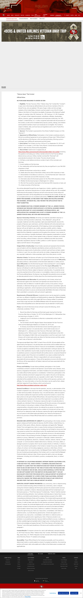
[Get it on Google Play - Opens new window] (45, 581)
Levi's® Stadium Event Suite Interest (47, 564)
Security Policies (31, 570)
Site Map (18, 568)
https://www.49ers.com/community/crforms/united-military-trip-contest (38, 151)
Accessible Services (30, 566)
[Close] (80, 593)
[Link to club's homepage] (3, 15)
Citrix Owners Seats (63, 564)
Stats (76, 568)
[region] (41, 593)
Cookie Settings (53, 593)
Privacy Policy (28, 596)
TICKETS (63, 557)
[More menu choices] (62, 15)
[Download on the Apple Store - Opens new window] (37, 581)
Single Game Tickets (63, 566)
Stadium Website (31, 559)
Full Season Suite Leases (47, 559)
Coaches (76, 566)
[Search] (64, 15)
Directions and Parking (31, 568)
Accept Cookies (74, 593)
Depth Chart (76, 564)
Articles (19, 559)
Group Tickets (63, 568)
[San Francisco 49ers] (41, 587)
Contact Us (8, 559)
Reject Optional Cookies (63, 593)
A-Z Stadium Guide (30, 564)
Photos (19, 564)
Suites (47, 557)
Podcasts (18, 566)
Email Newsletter (8, 564)
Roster (76, 559)
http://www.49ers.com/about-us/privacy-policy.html (32, 385)
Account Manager (64, 559)
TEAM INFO (76, 557)
